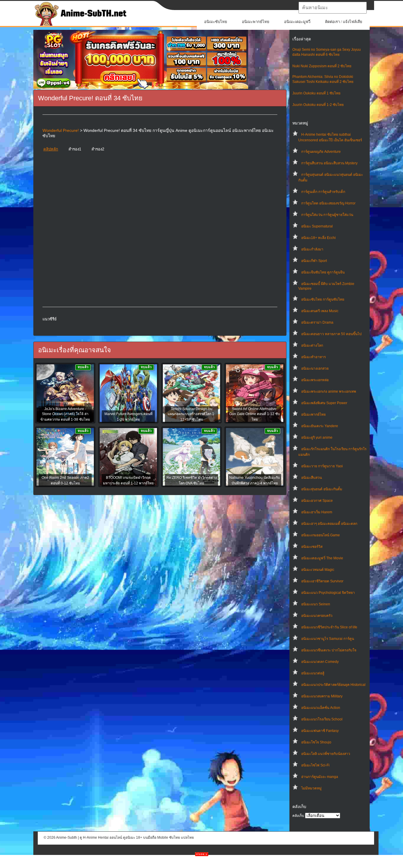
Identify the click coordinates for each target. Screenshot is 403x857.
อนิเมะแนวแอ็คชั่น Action (320, 708)
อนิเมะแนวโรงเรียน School (322, 719)
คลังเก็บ (298, 816)
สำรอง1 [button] (74, 149)
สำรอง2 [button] (97, 149)
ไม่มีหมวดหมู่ (311, 788)
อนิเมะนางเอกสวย (315, 368)
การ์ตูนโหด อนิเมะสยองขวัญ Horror (328, 203)
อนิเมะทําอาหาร (313, 357)
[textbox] (333, 8)
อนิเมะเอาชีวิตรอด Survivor (322, 581)
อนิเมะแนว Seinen (315, 604)
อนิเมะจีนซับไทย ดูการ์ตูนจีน (323, 272)
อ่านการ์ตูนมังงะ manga (319, 777)
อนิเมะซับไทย (215, 21)
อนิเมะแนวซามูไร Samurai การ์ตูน (327, 639)
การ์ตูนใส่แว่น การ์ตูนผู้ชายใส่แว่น (327, 215)
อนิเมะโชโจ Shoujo (316, 742)
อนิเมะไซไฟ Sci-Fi (315, 765)
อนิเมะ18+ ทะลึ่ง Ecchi (318, 238)
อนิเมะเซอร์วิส (311, 547)
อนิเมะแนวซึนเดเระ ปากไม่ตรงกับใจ (328, 650)
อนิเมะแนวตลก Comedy (320, 662)
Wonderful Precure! (60, 130)
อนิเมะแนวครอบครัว (316, 616)
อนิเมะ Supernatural (317, 226)
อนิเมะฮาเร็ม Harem (316, 512)
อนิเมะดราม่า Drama (317, 322)
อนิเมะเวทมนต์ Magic (317, 570)
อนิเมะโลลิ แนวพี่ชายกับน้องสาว (325, 754)
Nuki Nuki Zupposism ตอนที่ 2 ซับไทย (321, 66)
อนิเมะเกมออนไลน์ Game (320, 535)
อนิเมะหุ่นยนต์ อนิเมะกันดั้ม (321, 489)
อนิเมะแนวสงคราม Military (322, 696)
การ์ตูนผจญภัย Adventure (321, 152)
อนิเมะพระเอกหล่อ (315, 380)
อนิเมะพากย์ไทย (255, 21)
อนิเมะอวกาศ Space (317, 501)
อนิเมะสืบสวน (311, 478)
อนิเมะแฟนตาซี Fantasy (320, 731)
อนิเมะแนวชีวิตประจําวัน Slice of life (329, 627)
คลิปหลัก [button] (50, 149)
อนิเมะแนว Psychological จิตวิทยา (328, 593)
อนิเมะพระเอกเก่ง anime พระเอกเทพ (328, 391)
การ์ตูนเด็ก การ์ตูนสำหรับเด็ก (323, 192)
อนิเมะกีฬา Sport (314, 261)
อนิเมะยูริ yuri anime (316, 437)
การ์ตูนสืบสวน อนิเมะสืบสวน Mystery (329, 163)
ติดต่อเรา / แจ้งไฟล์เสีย (343, 21)
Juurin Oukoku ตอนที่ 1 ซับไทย (316, 93)
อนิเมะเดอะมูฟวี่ (297, 21)
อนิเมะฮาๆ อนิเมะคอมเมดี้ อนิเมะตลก (329, 524)
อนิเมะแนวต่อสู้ (312, 673)
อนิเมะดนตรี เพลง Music (319, 311)
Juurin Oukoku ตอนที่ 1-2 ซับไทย (318, 105)
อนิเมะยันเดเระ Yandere (319, 426)
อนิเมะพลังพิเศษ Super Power (324, 403)
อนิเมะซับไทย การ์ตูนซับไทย (322, 299)
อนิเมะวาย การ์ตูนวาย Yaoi (322, 466)
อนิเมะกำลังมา (312, 249)
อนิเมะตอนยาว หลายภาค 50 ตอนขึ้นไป (331, 334)
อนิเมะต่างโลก (312, 345)
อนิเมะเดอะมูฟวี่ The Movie (322, 558)
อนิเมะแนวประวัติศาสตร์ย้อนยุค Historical (333, 685)
